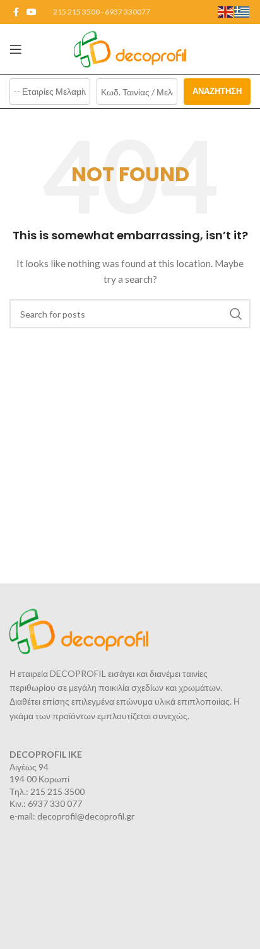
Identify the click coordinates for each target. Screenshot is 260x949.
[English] (226, 11)
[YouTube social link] (31, 12)
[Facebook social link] (16, 12)
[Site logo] (130, 48)
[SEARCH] (236, 313)
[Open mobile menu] (15, 49)
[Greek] (242, 11)
